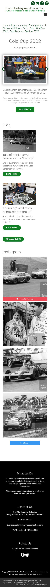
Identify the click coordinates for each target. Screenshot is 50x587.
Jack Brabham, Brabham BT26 (24, 31)
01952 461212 (26, 520)
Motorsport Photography (29, 25)
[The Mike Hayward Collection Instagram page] (47, 3)
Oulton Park (28, 28)
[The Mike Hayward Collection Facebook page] (42, 3)
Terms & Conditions (34, 574)
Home (5, 25)
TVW (9, 574)
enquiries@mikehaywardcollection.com (26, 525)
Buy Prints (25, 109)
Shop (13, 25)
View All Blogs (13, 239)
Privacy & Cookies (19, 574)
